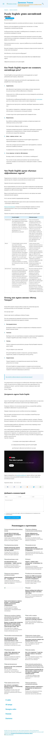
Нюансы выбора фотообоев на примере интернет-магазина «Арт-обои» (33, 592)
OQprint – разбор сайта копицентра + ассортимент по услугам (33, 563)
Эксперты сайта (11, 709)
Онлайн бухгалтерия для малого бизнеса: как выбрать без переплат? (12, 535)
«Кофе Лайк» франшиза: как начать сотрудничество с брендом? (12, 654)
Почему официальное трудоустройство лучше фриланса (32, 535)
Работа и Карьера (9, 18)
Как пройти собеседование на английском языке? (19, 377)
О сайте (8, 700)
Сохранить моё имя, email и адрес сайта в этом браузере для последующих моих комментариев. (23, 514)
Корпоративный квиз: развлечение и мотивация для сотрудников (34, 549)
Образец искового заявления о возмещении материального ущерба (34, 688)
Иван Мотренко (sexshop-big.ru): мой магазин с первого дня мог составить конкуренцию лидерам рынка (34, 671)
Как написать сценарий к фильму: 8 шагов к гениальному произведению (13, 686)
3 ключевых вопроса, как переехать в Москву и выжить (33, 618)
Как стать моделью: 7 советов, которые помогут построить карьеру (34, 654)
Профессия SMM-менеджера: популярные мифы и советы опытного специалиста (33, 577)
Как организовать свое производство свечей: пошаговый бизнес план (11, 639)
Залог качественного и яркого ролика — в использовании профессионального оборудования (13, 603)
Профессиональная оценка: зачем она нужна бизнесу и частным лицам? (12, 549)
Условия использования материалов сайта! (21, 733)
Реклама (8, 714)
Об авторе (9, 704)
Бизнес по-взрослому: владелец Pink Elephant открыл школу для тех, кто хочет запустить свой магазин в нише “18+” (13, 624)
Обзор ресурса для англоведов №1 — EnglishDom (13, 578)
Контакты (9, 718)
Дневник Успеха (25, 2)
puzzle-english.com (21, 475)
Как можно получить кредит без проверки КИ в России (34, 640)
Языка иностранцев (9, 206)
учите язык (39, 99)
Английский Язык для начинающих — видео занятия (12, 562)
